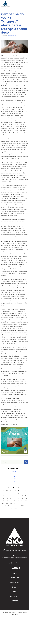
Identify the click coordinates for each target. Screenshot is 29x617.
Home (14, 573)
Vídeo (14, 481)
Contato (14, 601)
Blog (15, 592)
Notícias (14, 479)
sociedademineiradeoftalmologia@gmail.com (14, 557)
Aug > (22, 505)
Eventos (14, 476)
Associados (14, 582)
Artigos (14, 471)
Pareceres (14, 596)
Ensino (14, 587)
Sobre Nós (14, 578)
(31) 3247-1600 (16, 563)
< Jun (7, 505)
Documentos (14, 474)
